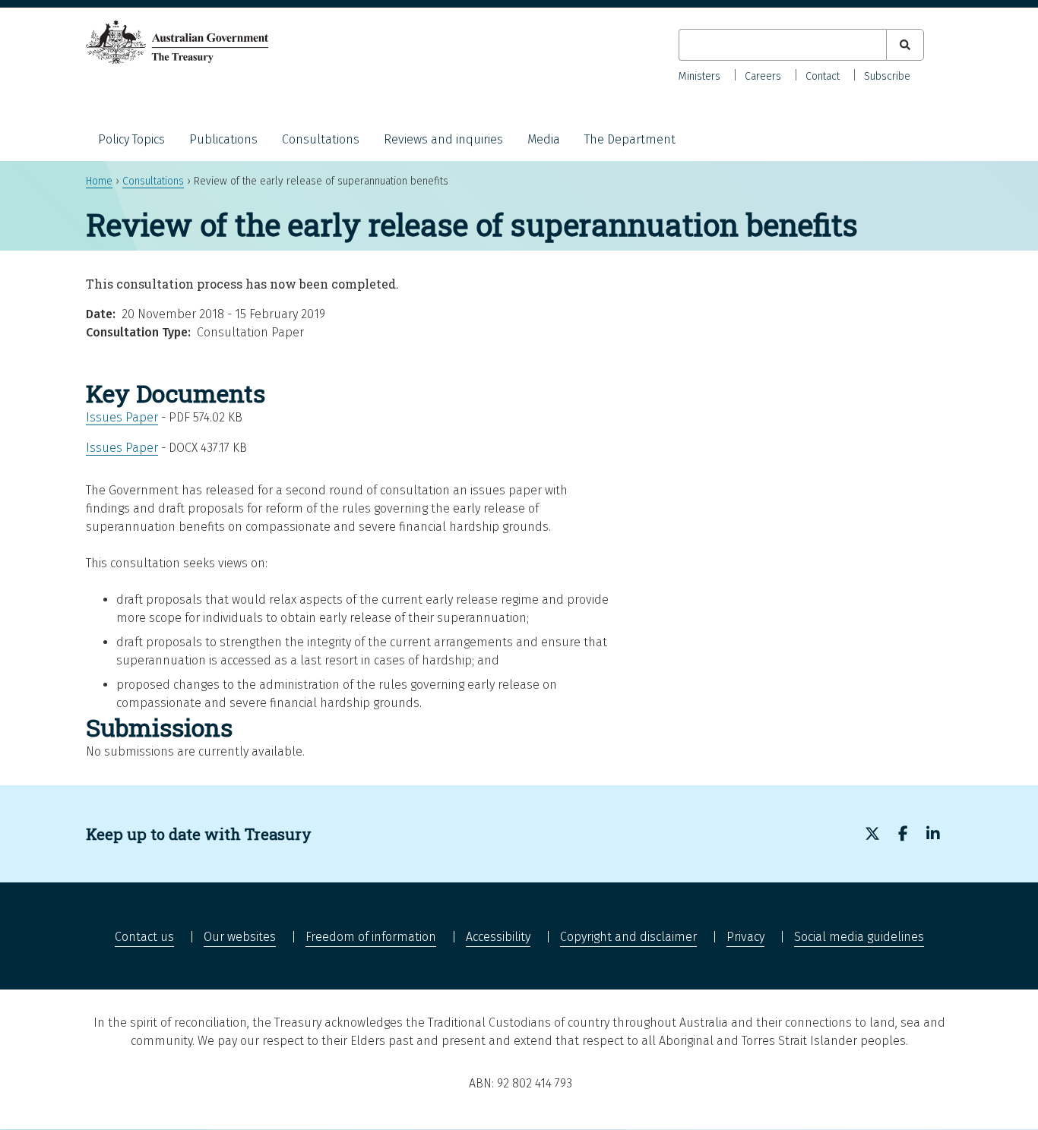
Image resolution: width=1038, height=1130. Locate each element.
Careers (763, 76)
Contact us (144, 937)
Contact (822, 76)
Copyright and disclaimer (628, 937)
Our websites (240, 937)
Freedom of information (370, 937)
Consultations (320, 139)
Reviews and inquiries (443, 139)
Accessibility (498, 937)
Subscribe (887, 76)
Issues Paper (122, 417)
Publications (223, 139)
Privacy (745, 937)
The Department (630, 139)
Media (543, 139)
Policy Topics (131, 139)
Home (99, 181)
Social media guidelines (859, 937)
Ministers (699, 76)
